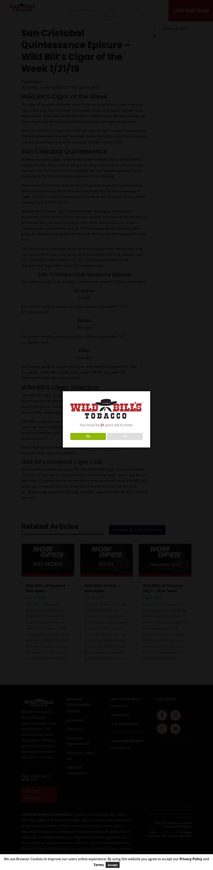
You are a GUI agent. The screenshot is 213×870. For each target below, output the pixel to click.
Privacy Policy (191, 859)
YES (88, 436)
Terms (99, 864)
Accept (113, 865)
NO (125, 436)
